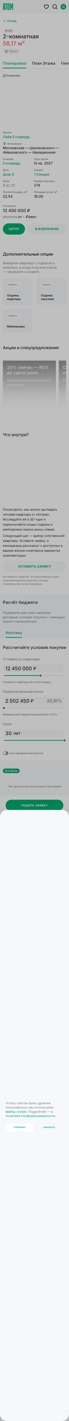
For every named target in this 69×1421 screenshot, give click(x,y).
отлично (19, 1127)
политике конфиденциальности (30, 1116)
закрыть (49, 1127)
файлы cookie (16, 1111)
